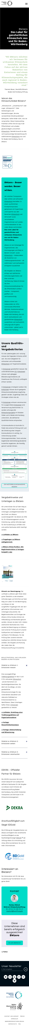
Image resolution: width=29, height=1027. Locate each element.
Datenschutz (12, 1024)
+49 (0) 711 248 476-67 (15, 909)
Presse (22, 1016)
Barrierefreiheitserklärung (14, 1021)
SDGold (18, 838)
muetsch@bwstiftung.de (14, 911)
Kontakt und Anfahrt (11, 1016)
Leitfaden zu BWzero (10, 534)
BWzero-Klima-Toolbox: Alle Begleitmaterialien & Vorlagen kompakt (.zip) (12, 549)
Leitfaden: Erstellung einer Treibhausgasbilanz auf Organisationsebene (12, 714)
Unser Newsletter (11, 966)
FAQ (19, 1024)
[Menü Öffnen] (26, 4)
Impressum (14, 1018)
